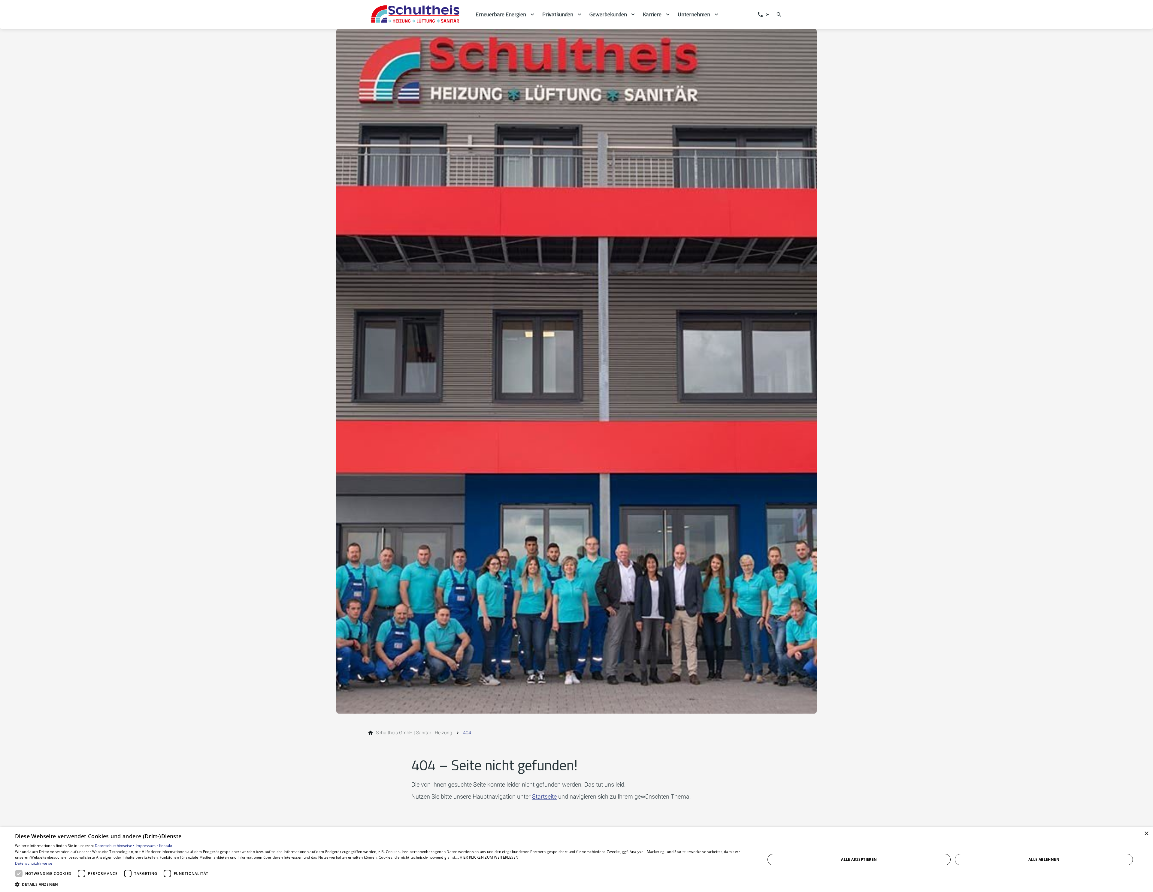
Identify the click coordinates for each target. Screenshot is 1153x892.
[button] (379, 884)
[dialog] (576, 859)
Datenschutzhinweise (34, 863)
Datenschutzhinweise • (115, 845)
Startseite (544, 796)
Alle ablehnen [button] (1043, 859)
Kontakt (165, 845)
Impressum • (147, 845)
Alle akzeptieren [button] (859, 859)
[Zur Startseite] (418, 14)
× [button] (1146, 833)
